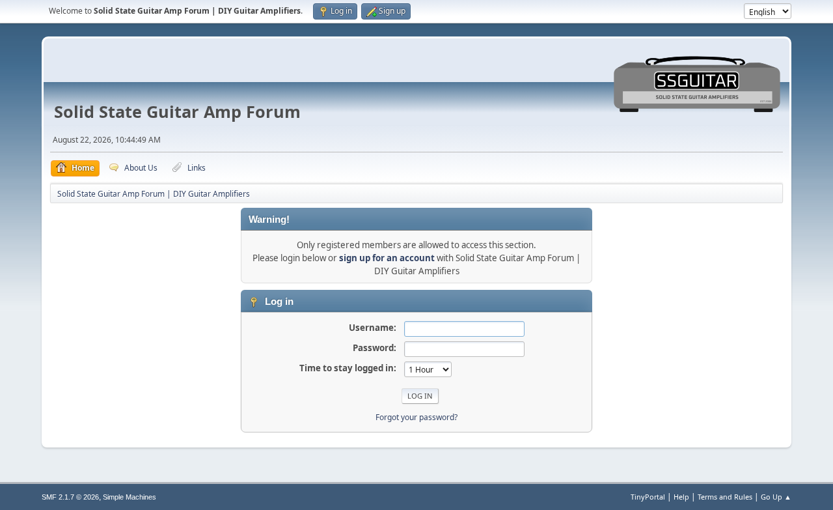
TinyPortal (648, 497)
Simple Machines (129, 497)
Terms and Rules (725, 497)
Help (681, 497)
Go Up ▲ (776, 497)
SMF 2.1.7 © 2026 (70, 497)
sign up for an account (387, 258)
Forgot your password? (416, 417)
